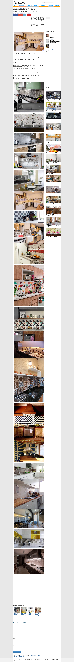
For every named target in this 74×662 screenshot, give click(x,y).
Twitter (25, 15)
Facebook (15, 15)
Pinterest (29, 15)
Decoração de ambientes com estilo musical (55, 46)
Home (14, 8)
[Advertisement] (21, 24)
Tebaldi (31, 13)
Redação (51, 5)
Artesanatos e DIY (43, 5)
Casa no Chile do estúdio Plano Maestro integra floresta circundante (55, 36)
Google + (20, 15)
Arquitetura (21, 5)
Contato (57, 5)
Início (15, 5)
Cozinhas (20, 8)
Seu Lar (35, 5)
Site (13, 645)
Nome (14, 638)
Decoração (29, 5)
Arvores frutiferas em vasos (55, 50)
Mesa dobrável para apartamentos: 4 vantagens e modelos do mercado (55, 41)
